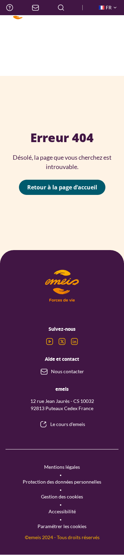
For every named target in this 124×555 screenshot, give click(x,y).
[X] (62, 341)
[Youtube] (49, 341)
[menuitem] (10, 7)
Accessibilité (62, 511)
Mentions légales (62, 467)
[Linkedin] (74, 341)
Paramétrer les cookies (62, 526)
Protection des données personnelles (62, 482)
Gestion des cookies (62, 496)
